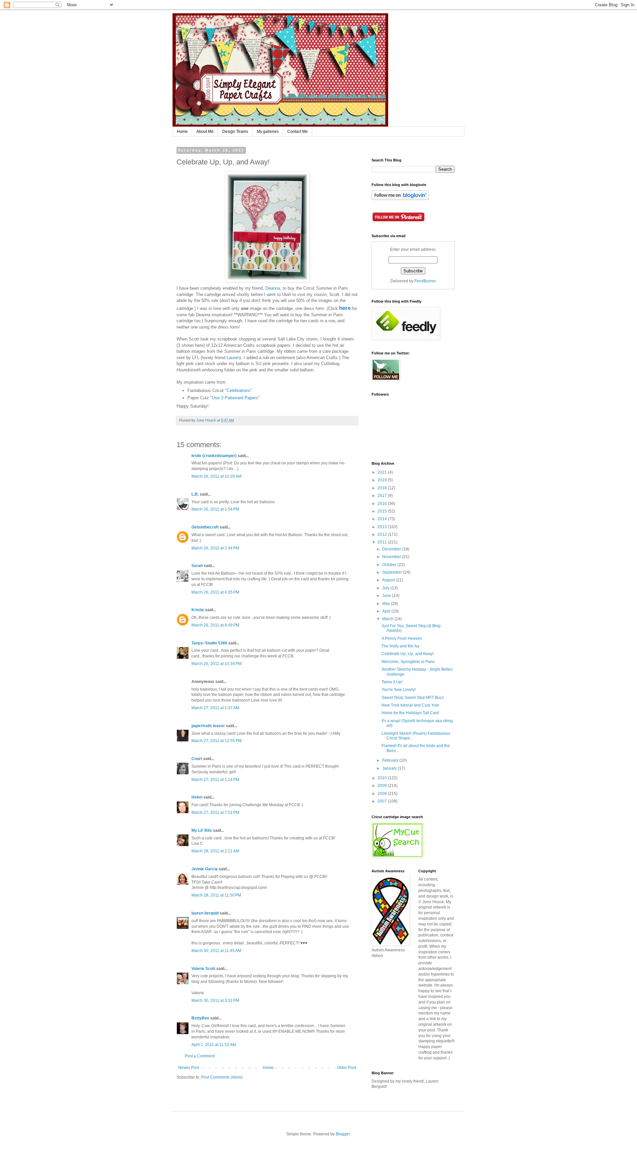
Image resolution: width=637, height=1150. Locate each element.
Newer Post (188, 1067)
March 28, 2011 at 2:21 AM (215, 851)
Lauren (233, 357)
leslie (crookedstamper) (214, 455)
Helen (196, 797)
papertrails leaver (208, 725)
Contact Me (297, 131)
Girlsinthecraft (205, 527)
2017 (383, 495)
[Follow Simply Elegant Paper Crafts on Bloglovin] (400, 198)
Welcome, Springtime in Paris (408, 661)
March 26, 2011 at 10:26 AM (216, 476)
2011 (383, 542)
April (386, 611)
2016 (383, 503)
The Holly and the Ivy (400, 646)
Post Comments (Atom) (222, 1077)
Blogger (343, 1134)
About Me (205, 131)
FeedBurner (425, 281)
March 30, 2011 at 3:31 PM (215, 1000)
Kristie (197, 610)
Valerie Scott (203, 968)
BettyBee (200, 1018)
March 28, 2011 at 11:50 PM (216, 895)
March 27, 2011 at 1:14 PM (215, 779)
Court (196, 758)
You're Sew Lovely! (399, 689)
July (386, 588)
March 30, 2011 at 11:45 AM (216, 950)
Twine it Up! (392, 682)
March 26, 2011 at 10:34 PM (216, 663)
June (387, 595)
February (390, 760)
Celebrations (238, 390)
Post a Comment (200, 1056)
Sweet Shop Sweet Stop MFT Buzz (413, 697)
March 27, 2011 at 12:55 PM (216, 740)
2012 (383, 534)
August (389, 580)
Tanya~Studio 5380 (209, 643)
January (390, 768)
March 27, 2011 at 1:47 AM (215, 708)
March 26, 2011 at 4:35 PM (215, 592)
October (389, 564)
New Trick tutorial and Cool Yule (410, 705)
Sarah (197, 565)
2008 (383, 793)
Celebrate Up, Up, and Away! (408, 653)
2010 (383, 778)
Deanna (272, 288)
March (388, 619)
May (386, 603)
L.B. (195, 494)
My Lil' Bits (201, 830)
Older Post (346, 1067)
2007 (383, 801)
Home (182, 131)
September (392, 572)
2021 (383, 472)
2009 (383, 785)
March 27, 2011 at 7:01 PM (215, 812)
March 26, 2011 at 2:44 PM (215, 548)
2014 (383, 519)
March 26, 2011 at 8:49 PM (215, 625)
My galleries (268, 131)
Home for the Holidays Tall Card (410, 713)
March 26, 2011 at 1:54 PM (215, 509)
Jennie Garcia (204, 869)
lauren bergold (205, 913)
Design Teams (235, 131)
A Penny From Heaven (402, 638)
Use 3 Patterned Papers (235, 397)
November (392, 556)
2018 (383, 488)
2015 (383, 511)
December (392, 549)
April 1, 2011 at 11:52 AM (213, 1044)
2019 (383, 480)
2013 (383, 527)
